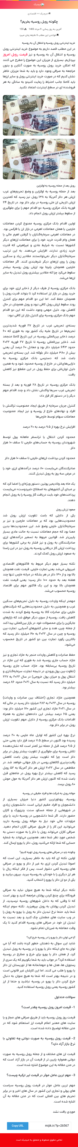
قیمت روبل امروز (15, 54)
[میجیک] (39, 4)
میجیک (44, 13)
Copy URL (18, 1126)
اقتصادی (32, 13)
